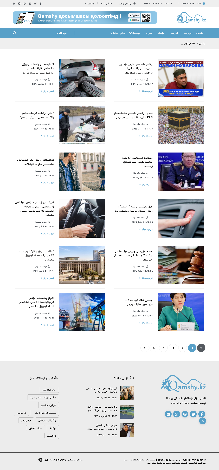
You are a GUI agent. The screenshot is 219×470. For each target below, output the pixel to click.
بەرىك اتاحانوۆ (35, 428)
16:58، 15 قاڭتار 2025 (43, 226)
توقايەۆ (53, 428)
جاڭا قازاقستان (49, 389)
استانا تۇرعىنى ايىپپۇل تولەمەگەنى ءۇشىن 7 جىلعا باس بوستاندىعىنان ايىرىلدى (133, 255)
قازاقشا (90, 3)
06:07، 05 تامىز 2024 (44, 317)
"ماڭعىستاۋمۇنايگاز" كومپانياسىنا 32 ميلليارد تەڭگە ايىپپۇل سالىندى (35, 255)
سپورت (149, 33)
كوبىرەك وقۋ (147, 91)
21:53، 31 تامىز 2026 (191, 3)
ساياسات (199, 33)
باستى (202, 43)
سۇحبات (161, 33)
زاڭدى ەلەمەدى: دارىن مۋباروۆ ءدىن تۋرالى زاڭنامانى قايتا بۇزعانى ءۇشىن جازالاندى (136, 68)
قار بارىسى (21, 412)
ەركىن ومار (26, 420)
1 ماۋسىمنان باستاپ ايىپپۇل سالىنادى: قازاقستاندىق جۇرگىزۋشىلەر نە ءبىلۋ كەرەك (38, 68)
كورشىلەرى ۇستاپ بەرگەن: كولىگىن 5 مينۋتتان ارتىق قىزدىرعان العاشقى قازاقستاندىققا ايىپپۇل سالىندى (34, 209)
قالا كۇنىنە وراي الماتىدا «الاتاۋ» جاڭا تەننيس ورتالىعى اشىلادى (101, 409)
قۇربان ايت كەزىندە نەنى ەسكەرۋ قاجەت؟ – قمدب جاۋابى (101, 390)
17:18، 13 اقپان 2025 (143, 177)
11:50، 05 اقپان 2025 (44, 175)
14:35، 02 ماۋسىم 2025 (43, 84)
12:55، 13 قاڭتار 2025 (142, 271)
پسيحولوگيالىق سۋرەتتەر (45, 412)
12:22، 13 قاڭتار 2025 (43, 271)
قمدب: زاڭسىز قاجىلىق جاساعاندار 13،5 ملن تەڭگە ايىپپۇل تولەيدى (133, 115)
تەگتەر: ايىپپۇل (188, 43)
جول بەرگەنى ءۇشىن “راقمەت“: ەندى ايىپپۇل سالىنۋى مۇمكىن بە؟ (134, 209)
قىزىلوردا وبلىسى (48, 405)
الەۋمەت (174, 33)
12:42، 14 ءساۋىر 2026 (142, 84)
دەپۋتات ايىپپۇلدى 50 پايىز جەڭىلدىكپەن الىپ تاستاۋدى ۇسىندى (137, 162)
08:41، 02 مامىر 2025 (44, 128)
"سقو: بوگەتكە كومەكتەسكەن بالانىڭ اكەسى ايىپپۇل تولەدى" (37, 115)
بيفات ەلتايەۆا (40, 79)
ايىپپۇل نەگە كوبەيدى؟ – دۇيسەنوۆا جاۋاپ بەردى (139, 302)
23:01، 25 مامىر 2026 (107, 397)
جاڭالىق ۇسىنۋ (107, 3)
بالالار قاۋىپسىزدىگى (47, 420)
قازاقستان (51, 435)
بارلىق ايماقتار (118, 33)
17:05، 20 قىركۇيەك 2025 (105, 416)
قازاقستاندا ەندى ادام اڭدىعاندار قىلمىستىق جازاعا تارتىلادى (35, 162)
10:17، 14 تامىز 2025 (107, 434)
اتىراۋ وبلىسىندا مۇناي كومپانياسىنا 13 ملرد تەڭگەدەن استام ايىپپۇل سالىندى (36, 302)
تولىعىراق (136, 33)
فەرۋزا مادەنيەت (138, 79)
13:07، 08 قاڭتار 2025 (142, 315)
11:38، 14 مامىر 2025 (142, 128)
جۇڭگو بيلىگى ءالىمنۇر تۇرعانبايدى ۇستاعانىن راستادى (102, 427)
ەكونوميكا (188, 33)
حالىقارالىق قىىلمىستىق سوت (43, 397)
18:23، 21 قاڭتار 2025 (142, 222)
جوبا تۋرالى (61, 33)
